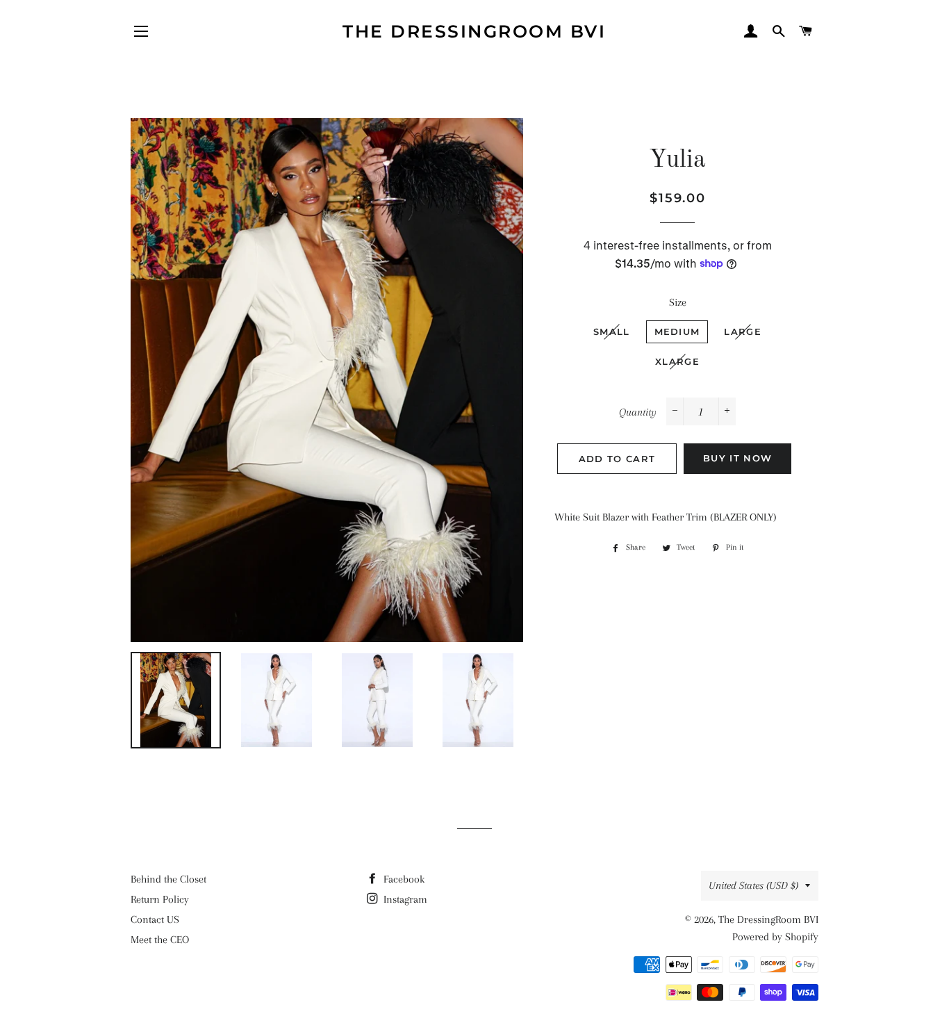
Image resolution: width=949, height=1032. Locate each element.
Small (611, 331)
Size (677, 302)
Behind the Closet (168, 879)
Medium (677, 331)
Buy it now (737, 458)
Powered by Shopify (775, 937)
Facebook (402, 879)
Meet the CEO (160, 939)
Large (742, 331)
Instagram (404, 899)
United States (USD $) (753, 885)
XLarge (677, 361)
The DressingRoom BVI (474, 31)
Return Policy (160, 899)
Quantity (638, 412)
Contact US (155, 919)
